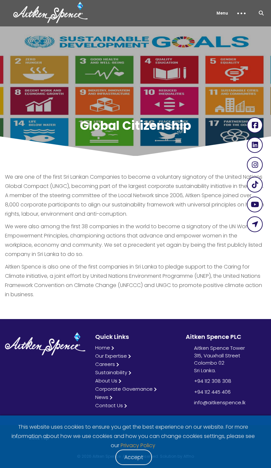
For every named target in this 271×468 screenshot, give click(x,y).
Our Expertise (111, 355)
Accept (133, 457)
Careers (105, 364)
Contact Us (109, 405)
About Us (106, 380)
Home (102, 347)
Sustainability (111, 372)
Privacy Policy (138, 445)
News (101, 397)
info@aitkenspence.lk (220, 402)
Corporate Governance (124, 388)
